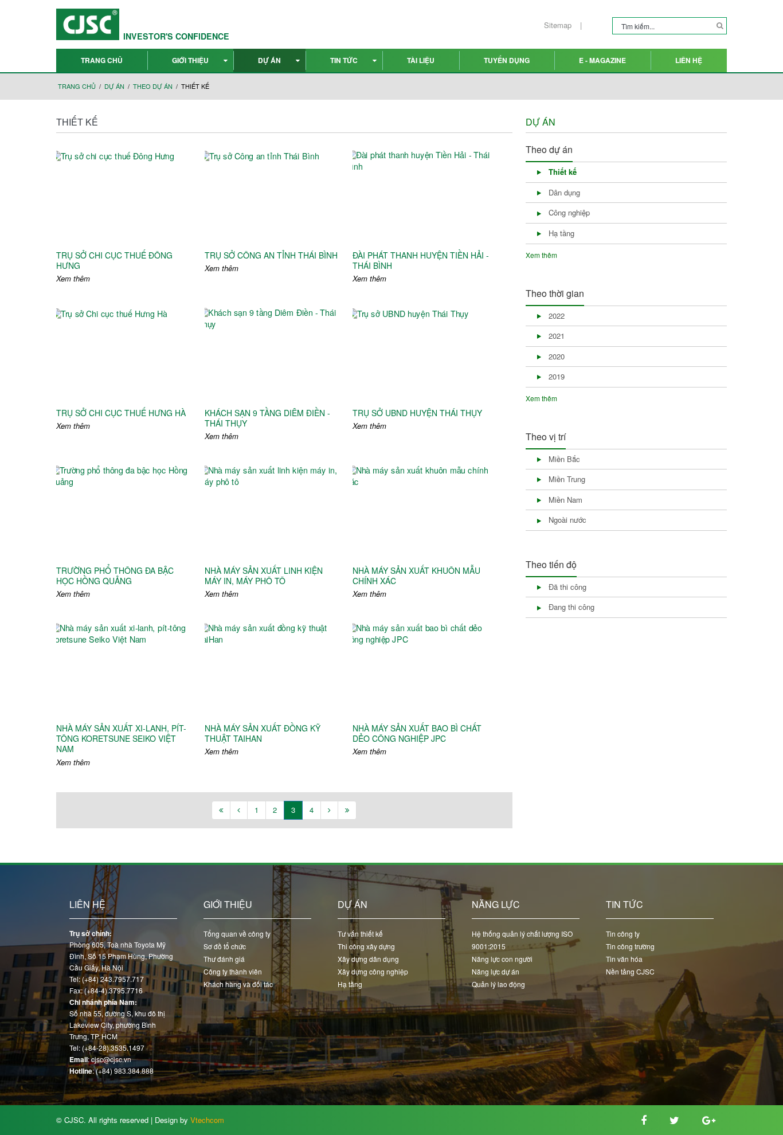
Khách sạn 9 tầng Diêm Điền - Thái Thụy (267, 418)
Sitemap (557, 25)
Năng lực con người (502, 959)
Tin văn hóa (624, 959)
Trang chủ (102, 60)
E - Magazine (602, 60)
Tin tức (344, 60)
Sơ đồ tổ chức (224, 946)
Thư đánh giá (224, 959)
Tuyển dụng (507, 60)
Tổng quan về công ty (237, 933)
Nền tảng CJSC (630, 971)
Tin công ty (623, 933)
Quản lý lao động (498, 984)
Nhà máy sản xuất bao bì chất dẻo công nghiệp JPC (417, 733)
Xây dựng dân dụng (368, 959)
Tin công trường (630, 946)
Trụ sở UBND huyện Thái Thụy (417, 413)
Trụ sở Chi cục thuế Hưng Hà (121, 413)
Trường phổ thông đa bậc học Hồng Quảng (115, 575)
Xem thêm (73, 278)
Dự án (269, 60)
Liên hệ (688, 60)
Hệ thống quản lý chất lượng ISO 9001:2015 (522, 940)
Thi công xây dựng (366, 946)
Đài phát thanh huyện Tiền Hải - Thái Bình (421, 260)
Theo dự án (153, 86)
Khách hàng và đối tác (238, 984)
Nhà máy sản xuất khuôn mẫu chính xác (416, 575)
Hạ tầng (350, 984)
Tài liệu (420, 60)
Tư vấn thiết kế (360, 933)
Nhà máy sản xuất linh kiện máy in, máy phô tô (264, 575)
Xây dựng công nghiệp (373, 971)
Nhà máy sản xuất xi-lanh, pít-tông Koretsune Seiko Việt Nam (121, 738)
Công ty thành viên (232, 971)
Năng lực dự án (495, 971)
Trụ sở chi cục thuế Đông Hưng (114, 260)
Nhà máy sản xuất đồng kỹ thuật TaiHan (262, 733)
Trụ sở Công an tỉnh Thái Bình (271, 255)
